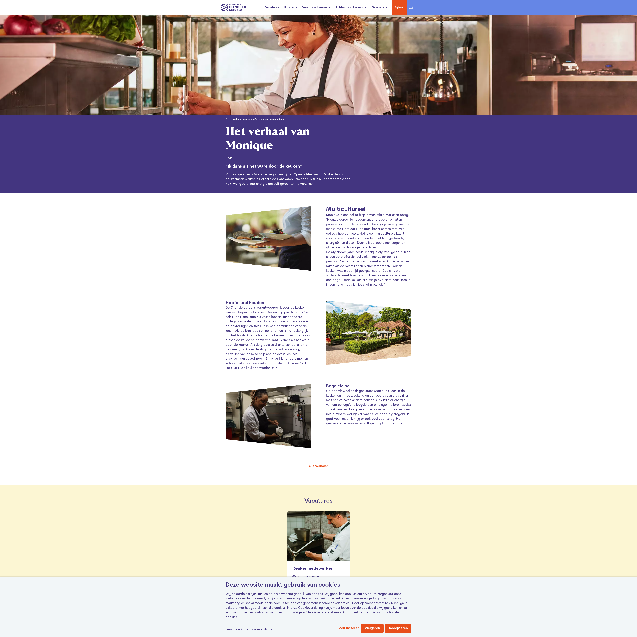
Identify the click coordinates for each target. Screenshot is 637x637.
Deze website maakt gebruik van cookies (283, 585)
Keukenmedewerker (312, 569)
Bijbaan (399, 7)
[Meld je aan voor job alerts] (411, 7)
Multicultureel (346, 209)
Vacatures (272, 7)
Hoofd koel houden (245, 303)
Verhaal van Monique (272, 119)
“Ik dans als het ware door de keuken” (264, 167)
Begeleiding (338, 386)
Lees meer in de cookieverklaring (249, 629)
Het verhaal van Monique (268, 138)
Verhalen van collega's (245, 119)
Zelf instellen (349, 628)
